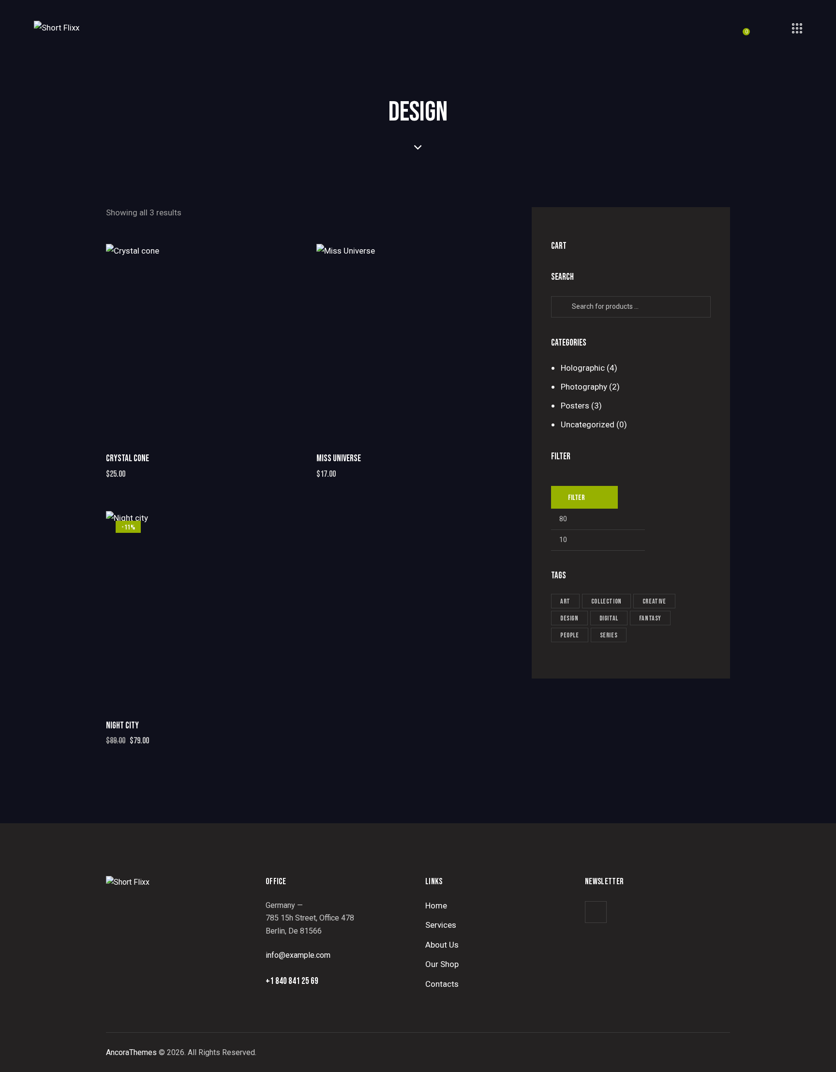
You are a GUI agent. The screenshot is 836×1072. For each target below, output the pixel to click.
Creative (654, 601)
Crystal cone (127, 458)
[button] (177, 342)
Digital (608, 618)
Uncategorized (587, 424)
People (569, 635)
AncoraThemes (131, 1052)
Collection (606, 601)
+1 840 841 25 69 (292, 981)
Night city (122, 725)
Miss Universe (338, 458)
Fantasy (650, 618)
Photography (584, 387)
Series (609, 635)
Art (565, 601)
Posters (575, 405)
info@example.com (298, 955)
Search (564, 306)
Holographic (583, 368)
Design (569, 618)
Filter (576, 497)
